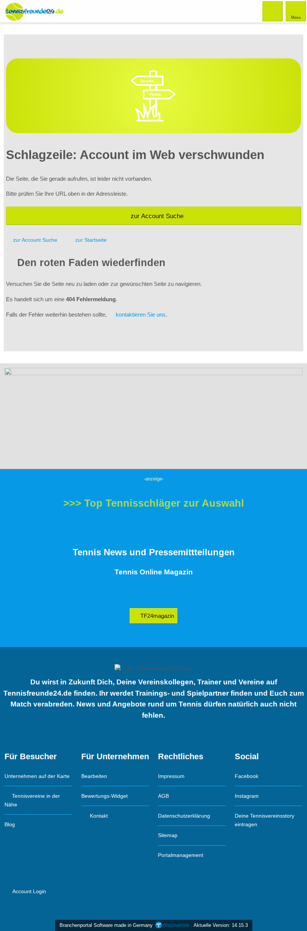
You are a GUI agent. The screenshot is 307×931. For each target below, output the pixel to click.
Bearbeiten (94, 776)
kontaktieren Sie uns (140, 314)
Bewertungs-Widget (104, 796)
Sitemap (167, 835)
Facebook (246, 776)
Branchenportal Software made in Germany (104, 925)
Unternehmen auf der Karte (37, 776)
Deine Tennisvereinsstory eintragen (264, 820)
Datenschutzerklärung (184, 816)
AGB (163, 796)
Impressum (171, 776)
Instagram (247, 796)
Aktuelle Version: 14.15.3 (221, 925)
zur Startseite (91, 240)
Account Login (28, 891)
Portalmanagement (180, 855)
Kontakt (98, 816)
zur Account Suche (157, 216)
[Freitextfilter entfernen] (273, 11)
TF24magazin (156, 616)
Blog (9, 824)
